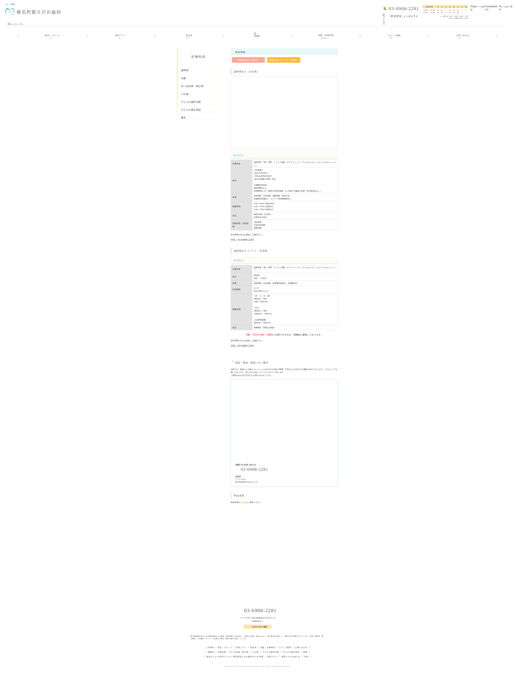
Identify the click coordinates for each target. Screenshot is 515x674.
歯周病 (211, 652)
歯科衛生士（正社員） (249, 60)
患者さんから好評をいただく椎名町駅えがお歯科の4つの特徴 (234, 656)
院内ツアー (241, 647)
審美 (305, 652)
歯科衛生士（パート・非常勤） (285, 60)
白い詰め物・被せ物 (239, 652)
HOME (210, 647)
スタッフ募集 (285, 647)
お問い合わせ (301, 647)
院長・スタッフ (225, 647)
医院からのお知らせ (291, 656)
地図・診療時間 (267, 647)
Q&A (306, 656)
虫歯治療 (222, 652)
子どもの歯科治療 (270, 652)
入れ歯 (255, 652)
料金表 (243, 502)
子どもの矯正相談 (291, 652)
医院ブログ (272, 656)
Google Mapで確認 (259, 626)
